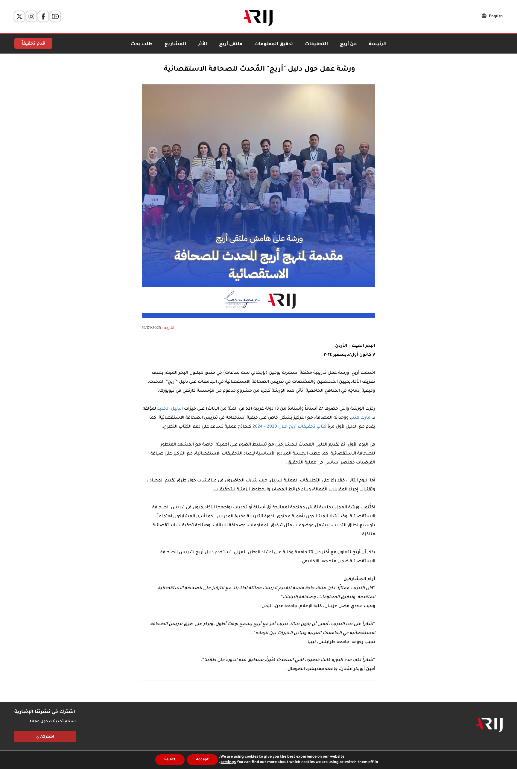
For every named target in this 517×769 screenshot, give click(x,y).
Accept (202, 760)
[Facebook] (43, 16)
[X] (19, 16)
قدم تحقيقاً (33, 44)
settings (228, 762)
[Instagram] (31, 16)
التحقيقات (316, 44)
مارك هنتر (360, 418)
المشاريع (175, 44)
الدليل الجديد (170, 409)
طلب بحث (142, 44)
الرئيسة (378, 44)
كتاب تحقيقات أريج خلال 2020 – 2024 (289, 427)
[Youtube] (55, 16)
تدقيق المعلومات (273, 44)
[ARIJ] (489, 725)
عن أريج (348, 44)
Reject (170, 760)
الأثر (202, 44)
